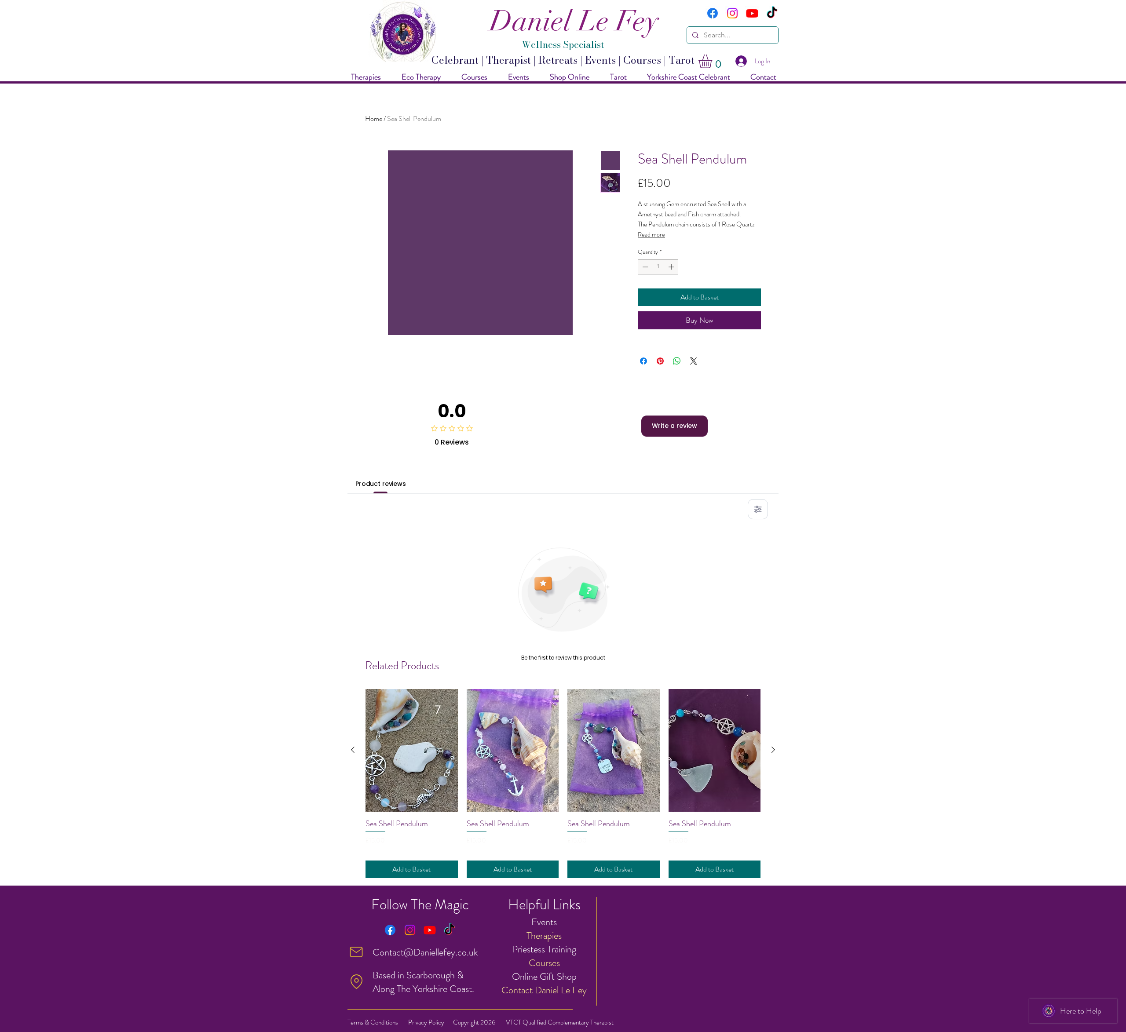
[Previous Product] (352, 749)
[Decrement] (644, 266)
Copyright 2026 (474, 1022)
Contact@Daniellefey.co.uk (425, 952)
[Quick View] (412, 750)
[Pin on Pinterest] (660, 361)
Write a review (674, 425)
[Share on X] (693, 361)
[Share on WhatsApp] (677, 361)
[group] (563, 784)
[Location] (356, 982)
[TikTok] (772, 13)
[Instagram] (732, 13)
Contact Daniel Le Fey (544, 990)
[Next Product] (773, 749)
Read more (651, 234)
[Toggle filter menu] (758, 509)
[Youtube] (752, 13)
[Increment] (672, 266)
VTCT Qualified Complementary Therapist (560, 1022)
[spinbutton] (658, 266)
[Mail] (356, 952)
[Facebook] (713, 13)
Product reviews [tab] (380, 483)
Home (373, 118)
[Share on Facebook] (643, 361)
